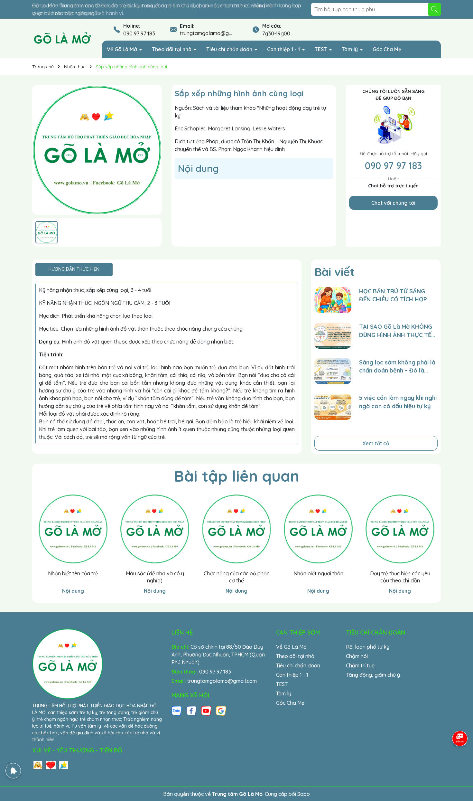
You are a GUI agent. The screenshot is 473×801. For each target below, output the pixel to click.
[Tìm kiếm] (434, 9)
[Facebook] (191, 710)
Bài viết (334, 272)
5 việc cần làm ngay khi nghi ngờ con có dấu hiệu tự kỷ (398, 402)
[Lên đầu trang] (460, 762)
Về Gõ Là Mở (122, 49)
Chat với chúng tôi (393, 203)
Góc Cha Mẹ (387, 49)
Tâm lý (350, 49)
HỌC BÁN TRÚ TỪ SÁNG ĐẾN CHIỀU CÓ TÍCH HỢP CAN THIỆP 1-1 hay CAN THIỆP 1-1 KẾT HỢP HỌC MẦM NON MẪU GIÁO (393, 295)
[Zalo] (177, 710)
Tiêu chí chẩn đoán (230, 49)
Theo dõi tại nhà (172, 49)
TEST (321, 49)
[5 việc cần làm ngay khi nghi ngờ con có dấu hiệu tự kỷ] (332, 407)
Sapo (303, 794)
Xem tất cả (375, 443)
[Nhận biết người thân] (318, 529)
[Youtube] (206, 710)
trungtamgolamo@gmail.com (214, 33)
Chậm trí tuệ (360, 665)
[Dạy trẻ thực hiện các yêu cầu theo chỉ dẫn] (400, 529)
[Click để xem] (97, 150)
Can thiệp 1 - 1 (284, 49)
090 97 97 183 (139, 33)
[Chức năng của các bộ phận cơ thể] (236, 529)
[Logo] (62, 38)
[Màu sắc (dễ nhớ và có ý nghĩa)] (154, 529)
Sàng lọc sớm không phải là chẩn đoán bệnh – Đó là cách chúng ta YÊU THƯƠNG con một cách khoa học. (398, 366)
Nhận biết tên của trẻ (73, 573)
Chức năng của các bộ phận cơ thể (237, 577)
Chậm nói (357, 656)
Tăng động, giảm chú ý (373, 675)
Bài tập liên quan (236, 475)
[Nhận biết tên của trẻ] (73, 529)
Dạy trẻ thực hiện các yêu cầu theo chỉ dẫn (400, 577)
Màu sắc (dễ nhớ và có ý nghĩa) (155, 577)
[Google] (221, 710)
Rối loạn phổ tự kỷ (367, 647)
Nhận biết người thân (318, 573)
